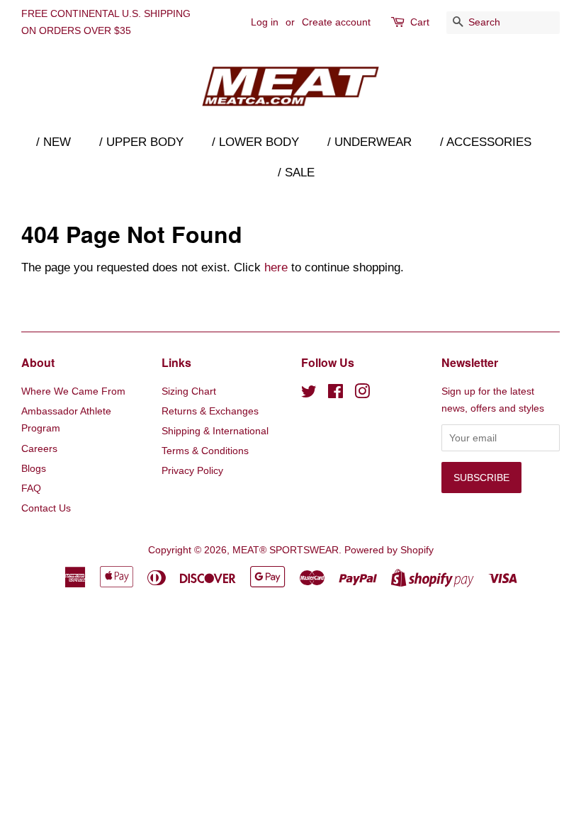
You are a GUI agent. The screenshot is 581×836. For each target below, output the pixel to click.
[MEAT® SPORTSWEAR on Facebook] (335, 394)
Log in (264, 22)
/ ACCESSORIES (485, 142)
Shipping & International (215, 430)
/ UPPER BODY (141, 142)
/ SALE (296, 172)
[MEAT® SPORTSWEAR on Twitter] (309, 394)
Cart (419, 22)
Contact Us (46, 508)
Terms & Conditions (205, 450)
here (276, 267)
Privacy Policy (192, 470)
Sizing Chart (189, 391)
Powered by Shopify (389, 549)
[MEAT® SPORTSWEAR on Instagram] (362, 394)
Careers (39, 448)
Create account (336, 22)
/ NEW (53, 142)
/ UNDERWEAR (369, 142)
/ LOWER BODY (255, 142)
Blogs (33, 468)
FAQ (31, 488)
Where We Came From (73, 391)
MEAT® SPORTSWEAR (285, 549)
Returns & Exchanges (210, 411)
